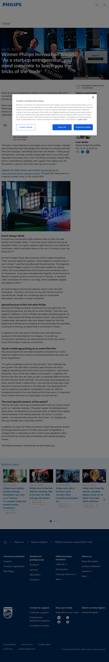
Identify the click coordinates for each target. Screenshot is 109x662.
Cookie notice (82, 119)
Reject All (62, 127)
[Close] (93, 97)
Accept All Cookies (83, 127)
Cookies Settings (26, 127)
